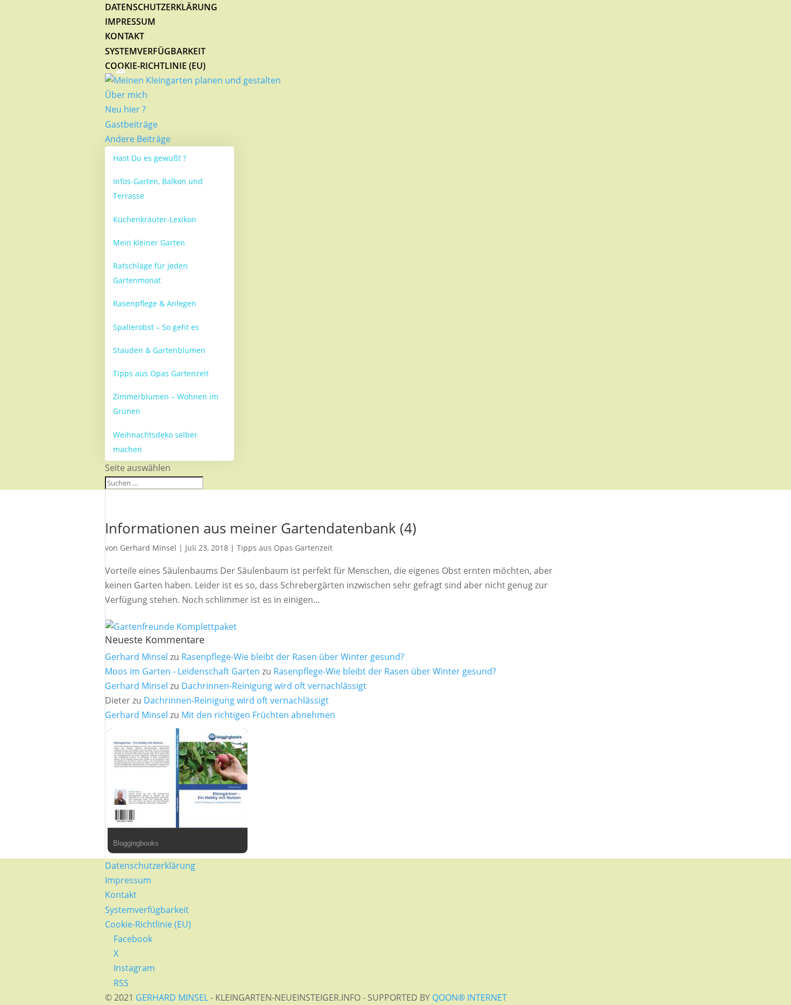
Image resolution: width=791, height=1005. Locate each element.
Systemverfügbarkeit (155, 51)
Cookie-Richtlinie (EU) (155, 66)
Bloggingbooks (136, 843)
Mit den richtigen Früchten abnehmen (258, 715)
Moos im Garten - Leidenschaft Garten (182, 671)
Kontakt (124, 36)
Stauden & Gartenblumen (159, 350)
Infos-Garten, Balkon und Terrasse (158, 188)
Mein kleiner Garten (149, 242)
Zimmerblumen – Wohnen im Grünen (165, 403)
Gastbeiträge (131, 124)
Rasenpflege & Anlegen (154, 303)
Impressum (130, 21)
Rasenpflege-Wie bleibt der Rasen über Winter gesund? (292, 657)
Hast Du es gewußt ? (149, 158)
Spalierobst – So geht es (156, 327)
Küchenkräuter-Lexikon (154, 219)
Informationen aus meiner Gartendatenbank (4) (260, 528)
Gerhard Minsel (148, 548)
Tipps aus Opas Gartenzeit (161, 373)
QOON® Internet (469, 997)
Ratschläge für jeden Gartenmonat (150, 273)
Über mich (126, 95)
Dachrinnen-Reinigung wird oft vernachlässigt (273, 686)
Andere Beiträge (138, 139)
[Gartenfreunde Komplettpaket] (171, 626)
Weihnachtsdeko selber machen (155, 442)
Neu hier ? (125, 109)
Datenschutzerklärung (161, 7)
